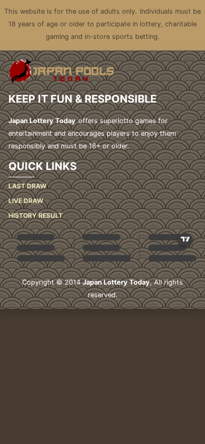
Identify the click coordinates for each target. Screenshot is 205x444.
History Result (35, 215)
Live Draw (25, 201)
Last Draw (27, 186)
